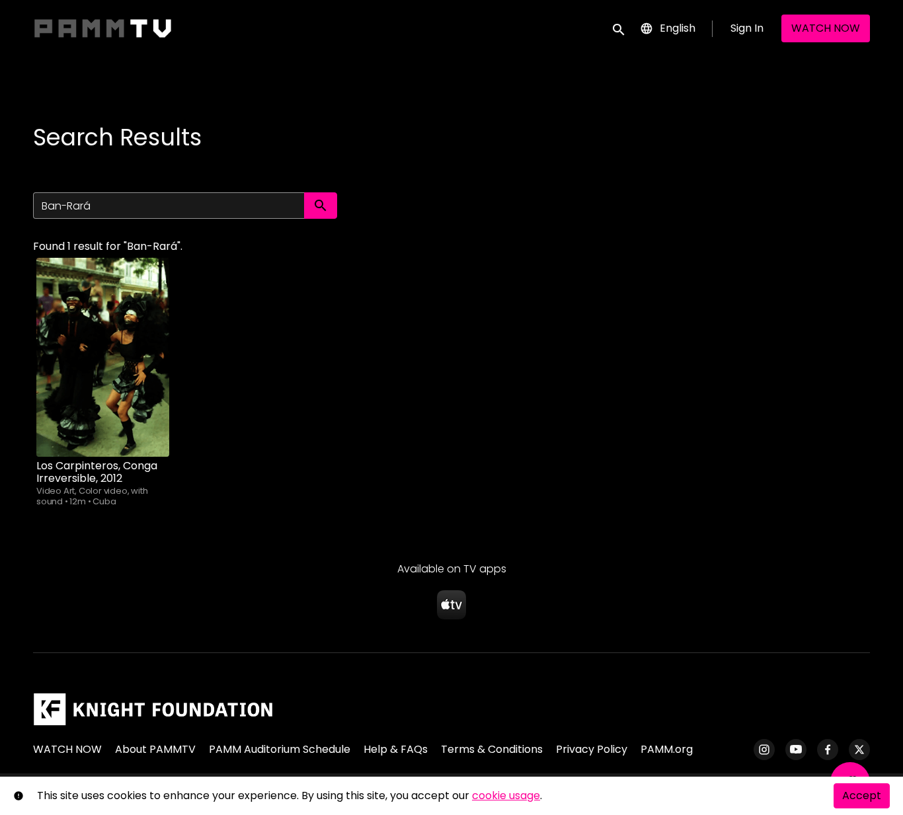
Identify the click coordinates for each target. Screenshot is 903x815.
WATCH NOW (825, 28)
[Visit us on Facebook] (827, 749)
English (677, 28)
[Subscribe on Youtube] (795, 749)
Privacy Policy (591, 749)
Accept (861, 795)
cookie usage (506, 795)
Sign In (747, 28)
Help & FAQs (396, 749)
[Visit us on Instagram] (764, 749)
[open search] (619, 28)
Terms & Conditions (492, 749)
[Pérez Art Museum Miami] (153, 709)
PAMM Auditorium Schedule (279, 749)
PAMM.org (667, 749)
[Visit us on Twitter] (859, 749)
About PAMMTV (155, 749)
